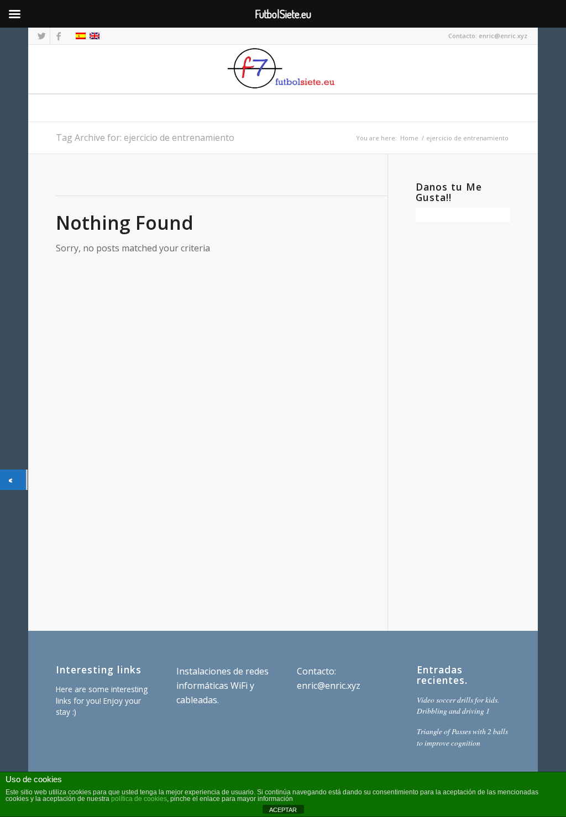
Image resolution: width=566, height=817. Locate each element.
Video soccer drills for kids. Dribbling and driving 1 (458, 705)
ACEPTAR (283, 810)
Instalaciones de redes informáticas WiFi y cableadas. (222, 686)
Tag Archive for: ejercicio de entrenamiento (145, 137)
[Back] (13, 479)
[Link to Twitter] (42, 36)
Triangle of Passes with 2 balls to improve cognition (462, 736)
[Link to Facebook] (58, 36)
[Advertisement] (463, 421)
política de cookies (139, 799)
